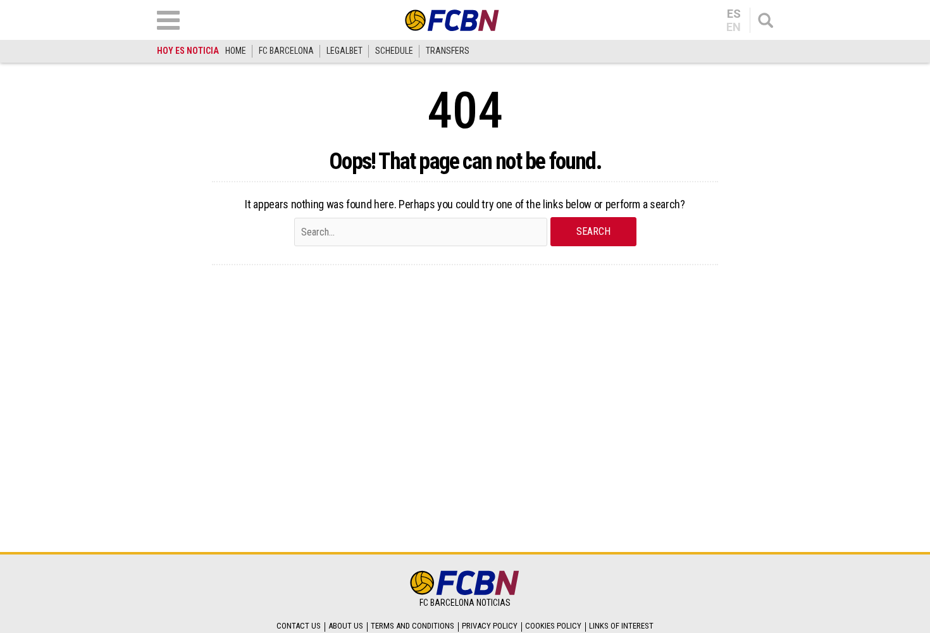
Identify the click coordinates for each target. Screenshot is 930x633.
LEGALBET (344, 51)
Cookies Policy (553, 625)
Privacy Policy (490, 625)
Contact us (298, 625)
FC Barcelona (286, 51)
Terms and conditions (412, 625)
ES (734, 14)
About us (345, 625)
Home (235, 51)
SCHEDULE (394, 51)
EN (733, 27)
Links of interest (621, 625)
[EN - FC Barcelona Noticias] (452, 19)
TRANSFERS (447, 51)
